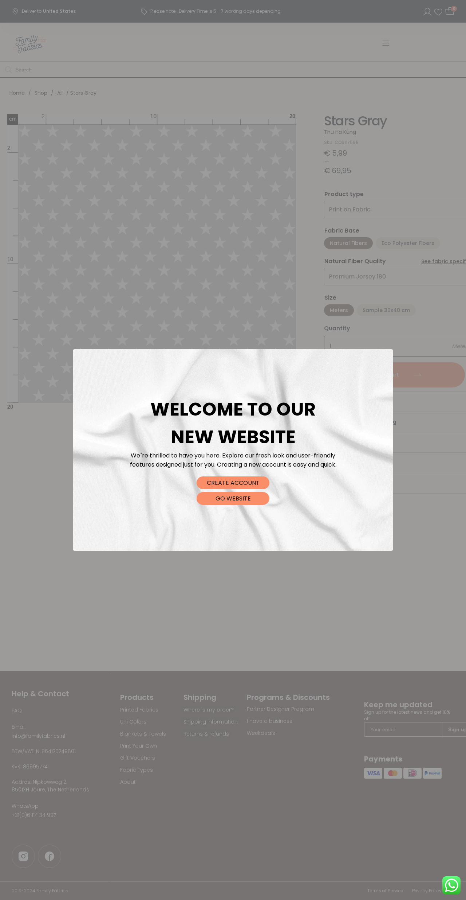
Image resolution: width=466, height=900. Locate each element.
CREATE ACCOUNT (233, 483)
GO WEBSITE (233, 498)
